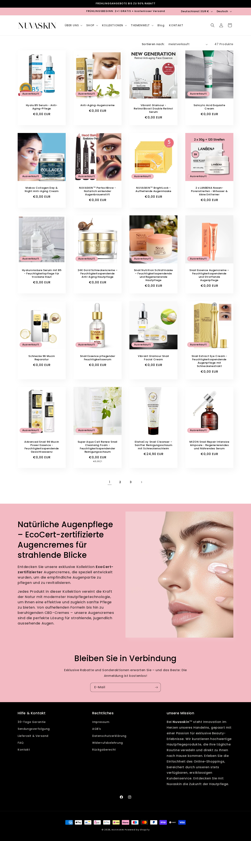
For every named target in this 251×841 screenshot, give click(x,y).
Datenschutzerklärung (109, 736)
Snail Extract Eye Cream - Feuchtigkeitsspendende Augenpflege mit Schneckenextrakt (209, 361)
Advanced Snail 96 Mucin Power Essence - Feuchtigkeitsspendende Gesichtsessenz (41, 447)
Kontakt (24, 750)
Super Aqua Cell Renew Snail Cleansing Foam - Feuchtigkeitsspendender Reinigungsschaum (97, 447)
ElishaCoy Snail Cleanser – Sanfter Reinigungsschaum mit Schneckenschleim (153, 445)
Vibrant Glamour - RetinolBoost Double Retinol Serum (153, 109)
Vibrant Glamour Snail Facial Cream (153, 358)
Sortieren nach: (153, 44)
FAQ (21, 743)
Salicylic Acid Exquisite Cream (209, 107)
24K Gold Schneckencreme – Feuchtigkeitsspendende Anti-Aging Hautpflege (98, 274)
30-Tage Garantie (32, 722)
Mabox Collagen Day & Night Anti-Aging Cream (41, 189)
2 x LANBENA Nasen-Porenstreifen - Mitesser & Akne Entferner (209, 191)
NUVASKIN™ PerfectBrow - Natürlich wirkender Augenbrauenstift (97, 191)
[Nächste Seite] (141, 482)
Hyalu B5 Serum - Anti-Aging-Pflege (41, 107)
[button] (73, 25)
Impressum (100, 722)
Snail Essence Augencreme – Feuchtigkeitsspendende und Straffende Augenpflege (209, 275)
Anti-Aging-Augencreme (97, 105)
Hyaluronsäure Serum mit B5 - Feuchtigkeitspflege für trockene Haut (42, 274)
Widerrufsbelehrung (107, 743)
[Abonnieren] (156, 687)
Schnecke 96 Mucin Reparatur (41, 358)
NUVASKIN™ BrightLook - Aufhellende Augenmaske (153, 189)
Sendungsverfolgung (34, 729)
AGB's (96, 729)
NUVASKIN (118, 829)
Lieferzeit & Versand (33, 736)
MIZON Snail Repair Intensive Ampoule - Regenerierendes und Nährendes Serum (209, 445)
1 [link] (109, 482)
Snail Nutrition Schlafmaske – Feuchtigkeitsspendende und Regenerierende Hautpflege (153, 275)
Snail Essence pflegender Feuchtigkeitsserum (97, 358)
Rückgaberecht (104, 750)
